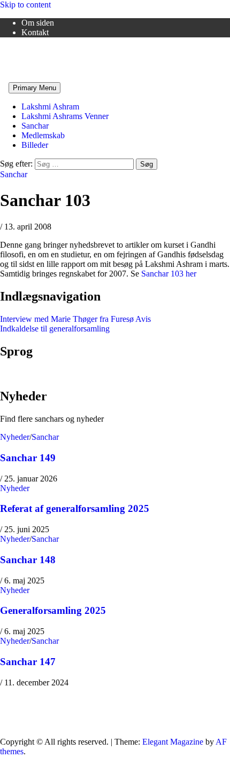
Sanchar (35, 125)
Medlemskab (43, 135)
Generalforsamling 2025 (53, 610)
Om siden (37, 22)
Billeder (34, 144)
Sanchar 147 (28, 661)
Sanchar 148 (28, 559)
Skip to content (25, 4)
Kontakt (35, 32)
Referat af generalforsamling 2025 (74, 508)
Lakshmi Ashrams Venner (43, 50)
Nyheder (14, 436)
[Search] (3, 87)
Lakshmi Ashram (50, 106)
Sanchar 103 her (168, 273)
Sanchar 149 (28, 457)
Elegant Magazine (172, 741)
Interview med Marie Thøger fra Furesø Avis (75, 318)
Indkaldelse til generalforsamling (55, 328)
